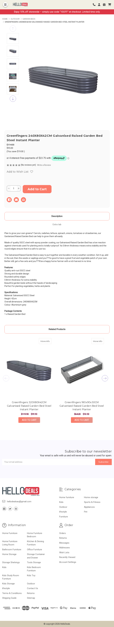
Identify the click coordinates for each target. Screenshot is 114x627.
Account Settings (67, 562)
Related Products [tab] (57, 329)
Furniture (63, 516)
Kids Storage (8, 583)
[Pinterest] (16, 509)
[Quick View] (48, 341)
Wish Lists (64, 552)
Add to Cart (29, 420)
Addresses (64, 547)
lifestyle (63, 511)
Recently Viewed (67, 557)
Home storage (91, 497)
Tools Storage (34, 562)
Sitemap (31, 598)
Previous (13, 28)
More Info (46, 341)
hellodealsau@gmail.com (19, 501)
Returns (31, 593)
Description (57, 216)
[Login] (100, 5)
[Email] (16, 199)
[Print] (23, 199)
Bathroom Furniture (11, 549)
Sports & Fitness (92, 502)
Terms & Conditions (12, 593)
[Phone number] (95, 5)
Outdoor (63, 507)
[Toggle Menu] (5, 4)
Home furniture (66, 497)
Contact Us (32, 588)
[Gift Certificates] (105, 5)
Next (13, 99)
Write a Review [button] (44, 165)
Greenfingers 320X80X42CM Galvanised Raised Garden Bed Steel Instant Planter (29, 406)
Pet (85, 511)
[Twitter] (10, 509)
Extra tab (57, 224)
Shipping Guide (9, 598)
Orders (62, 533)
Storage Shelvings (11, 562)
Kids (61, 502)
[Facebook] (9, 199)
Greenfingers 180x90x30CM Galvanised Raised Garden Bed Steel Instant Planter (82, 406)
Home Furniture (9, 533)
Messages (64, 543)
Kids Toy (31, 575)
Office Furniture (34, 549)
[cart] (109, 5)
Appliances (89, 507)
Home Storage (9, 554)
